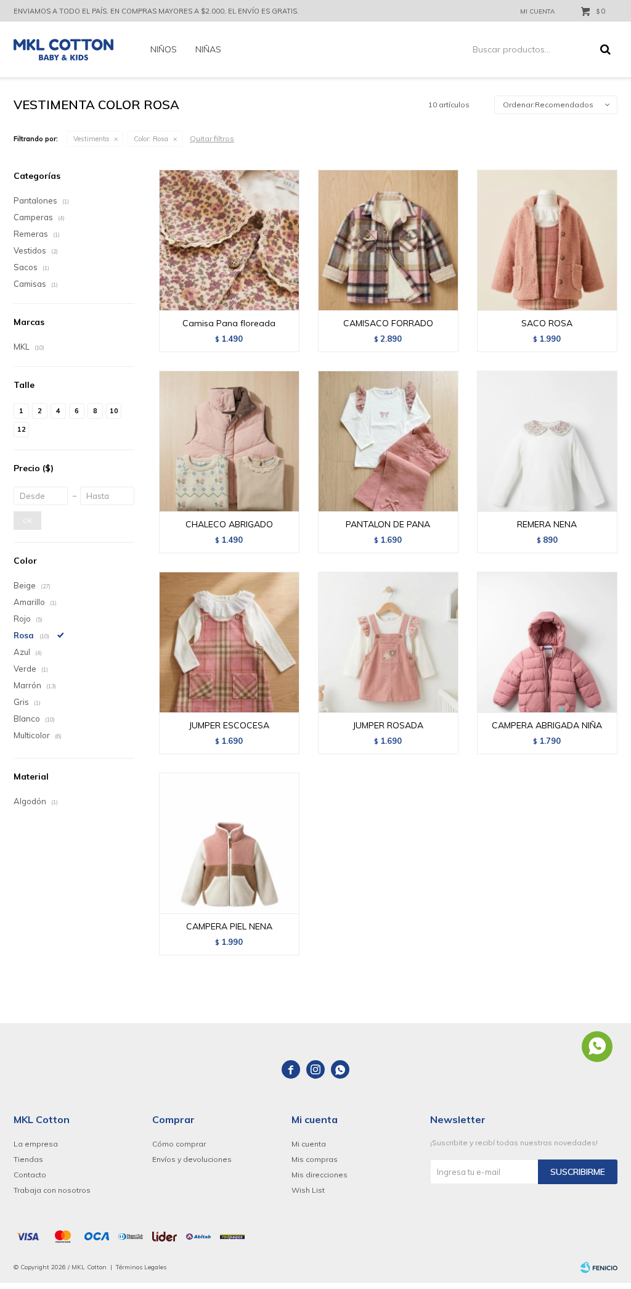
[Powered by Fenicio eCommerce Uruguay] (598, 1267)
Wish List (308, 1190)
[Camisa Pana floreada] (229, 240)
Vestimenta (91, 138)
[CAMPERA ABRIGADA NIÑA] (547, 642)
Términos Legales (141, 1267)
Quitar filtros (212, 138)
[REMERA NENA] (547, 441)
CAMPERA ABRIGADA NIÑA (547, 725)
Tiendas (28, 1159)
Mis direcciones (319, 1174)
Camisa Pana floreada (228, 323)
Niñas (208, 49)
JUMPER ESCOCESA (229, 725)
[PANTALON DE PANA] (388, 441)
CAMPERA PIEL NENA (229, 926)
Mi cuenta (308, 1143)
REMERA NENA (547, 524)
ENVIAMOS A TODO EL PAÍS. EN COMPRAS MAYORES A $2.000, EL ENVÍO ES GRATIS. (156, 11)
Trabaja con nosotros (52, 1190)
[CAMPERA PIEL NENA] (229, 843)
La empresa (36, 1143)
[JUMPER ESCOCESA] (229, 642)
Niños (163, 49)
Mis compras (314, 1159)
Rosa (151, 138)
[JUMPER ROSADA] (388, 642)
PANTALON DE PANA (388, 524)
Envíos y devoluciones (192, 1159)
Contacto (30, 1174)
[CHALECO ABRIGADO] (229, 441)
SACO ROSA (546, 323)
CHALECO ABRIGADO (229, 524)
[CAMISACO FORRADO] (388, 240)
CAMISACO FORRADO (388, 323)
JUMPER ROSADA (387, 725)
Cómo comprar (179, 1143)
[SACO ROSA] (547, 240)
